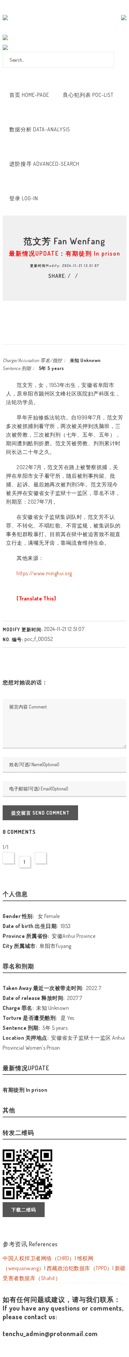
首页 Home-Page (29, 95)
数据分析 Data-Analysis (39, 129)
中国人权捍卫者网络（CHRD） (39, 1258)
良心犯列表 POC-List (88, 95)
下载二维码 (23, 1209)
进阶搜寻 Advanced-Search (44, 163)
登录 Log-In (23, 198)
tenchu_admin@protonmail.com (50, 1333)
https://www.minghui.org (44, 573)
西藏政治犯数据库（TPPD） (79, 1268)
